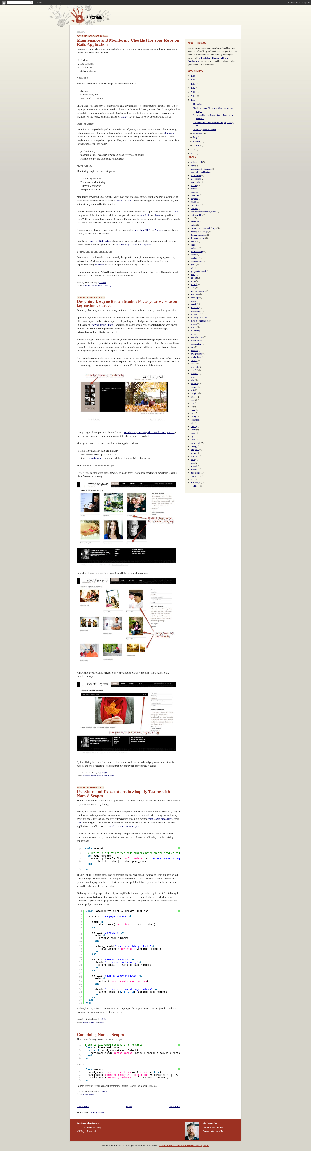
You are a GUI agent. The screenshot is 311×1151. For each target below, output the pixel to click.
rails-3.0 (194, 366)
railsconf (194, 373)
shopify (194, 426)
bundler (194, 188)
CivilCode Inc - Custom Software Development (184, 1145)
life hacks (195, 307)
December (198, 103)
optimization (196, 343)
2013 (193, 83)
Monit (120, 200)
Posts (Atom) (97, 1112)
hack (79, 822)
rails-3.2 (194, 370)
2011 (193, 91)
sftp (192, 422)
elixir (193, 244)
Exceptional (146, 244)
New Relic (145, 215)
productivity (196, 357)
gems (193, 264)
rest (192, 390)
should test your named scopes (124, 826)
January (196, 145)
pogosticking (94, 458)
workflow (195, 485)
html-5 (194, 284)
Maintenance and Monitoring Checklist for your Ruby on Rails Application (128, 42)
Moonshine (169, 132)
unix (193, 462)
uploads (194, 466)
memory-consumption (200, 317)
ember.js (194, 247)
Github (124, 116)
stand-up (194, 439)
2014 (193, 79)
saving (193, 416)
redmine (194, 383)
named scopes (88, 1022)
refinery (194, 386)
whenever (100, 264)
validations (195, 475)
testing (101, 1022)
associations (196, 178)
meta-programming (199, 320)
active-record (196, 162)
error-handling (197, 251)
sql (192, 436)
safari (193, 409)
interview (195, 294)
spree (193, 432)
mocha (194, 323)
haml (193, 274)
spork (193, 429)
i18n (193, 287)
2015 (193, 75)
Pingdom (159, 230)
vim (192, 479)
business (194, 191)
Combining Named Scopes (100, 1034)
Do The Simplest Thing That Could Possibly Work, (149, 432)
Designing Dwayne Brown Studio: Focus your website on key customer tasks (127, 303)
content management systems (203, 211)
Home (129, 1106)
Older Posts (174, 1106)
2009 (193, 99)
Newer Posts (83, 1106)
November (198, 133)
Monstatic (139, 230)
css (192, 218)
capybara (194, 198)
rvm (192, 403)
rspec (193, 396)
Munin (175, 211)
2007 (193, 153)
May (195, 137)
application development (201, 168)
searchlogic (195, 419)
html (193, 281)
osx (192, 347)
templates (195, 449)
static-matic (195, 442)
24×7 (148, 230)
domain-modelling (199, 234)
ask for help (196, 175)
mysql (193, 333)
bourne (194, 185)
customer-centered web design (95, 775)
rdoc (193, 380)
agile (193, 165)
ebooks (194, 241)
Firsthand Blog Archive (88, 16)
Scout (158, 215)
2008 (193, 149)
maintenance (97, 285)
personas (111, 775)
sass (192, 413)
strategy (194, 446)
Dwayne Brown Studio (102, 324)
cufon (193, 224)
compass (194, 208)
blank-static (195, 181)
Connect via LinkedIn (213, 1131)
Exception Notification (100, 241)
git (192, 267)
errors (193, 254)
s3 (192, 406)
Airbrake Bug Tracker (126, 244)
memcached (196, 314)
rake (192, 376)
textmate (194, 456)
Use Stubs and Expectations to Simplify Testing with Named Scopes (123, 793)
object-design (196, 340)
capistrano (195, 195)
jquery (193, 300)
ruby (193, 399)
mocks (194, 327)
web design (195, 482)
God (129, 200)
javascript (195, 297)
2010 (193, 95)
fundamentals (196, 261)
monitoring (107, 285)
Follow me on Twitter (213, 1127)
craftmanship (196, 215)
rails (113, 285)
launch (193, 304)
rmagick (194, 393)
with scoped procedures (160, 818)
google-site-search (198, 271)
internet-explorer (198, 291)
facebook (195, 257)
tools (193, 459)
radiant (194, 360)
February (197, 141)
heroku (194, 277)
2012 (193, 87)
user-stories (195, 472)
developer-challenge (199, 231)
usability (194, 469)
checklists (87, 285)
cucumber (195, 221)
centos (193, 201)
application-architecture (200, 171)
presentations (196, 353)
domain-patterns (198, 238)
